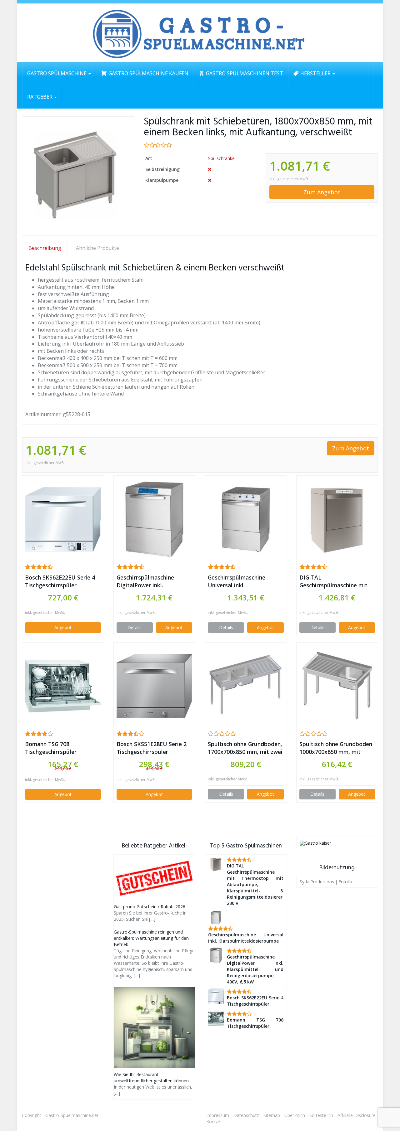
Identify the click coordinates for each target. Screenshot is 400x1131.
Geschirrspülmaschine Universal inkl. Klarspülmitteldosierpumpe (244, 581)
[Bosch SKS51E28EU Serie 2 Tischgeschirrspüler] (154, 686)
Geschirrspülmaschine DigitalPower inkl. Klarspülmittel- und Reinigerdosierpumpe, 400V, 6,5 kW (154, 581)
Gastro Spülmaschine (57, 73)
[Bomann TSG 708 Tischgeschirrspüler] (63, 686)
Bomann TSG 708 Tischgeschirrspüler (51, 747)
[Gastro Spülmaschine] (200, 33)
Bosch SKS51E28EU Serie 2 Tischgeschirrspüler (152, 747)
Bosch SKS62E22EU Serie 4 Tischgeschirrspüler (60, 581)
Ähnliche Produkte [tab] (97, 248)
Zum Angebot (321, 192)
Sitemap (271, 1115)
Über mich (294, 1115)
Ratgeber (40, 96)
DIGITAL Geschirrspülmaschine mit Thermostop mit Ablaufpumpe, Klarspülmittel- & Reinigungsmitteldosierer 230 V (333, 581)
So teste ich (321, 1115)
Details (135, 627)
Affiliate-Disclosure (357, 1115)
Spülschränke (221, 158)
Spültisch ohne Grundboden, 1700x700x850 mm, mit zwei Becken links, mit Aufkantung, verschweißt (245, 748)
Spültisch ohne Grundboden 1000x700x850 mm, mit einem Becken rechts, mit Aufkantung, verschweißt (335, 748)
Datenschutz (246, 1115)
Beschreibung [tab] (44, 248)
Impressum (217, 1115)
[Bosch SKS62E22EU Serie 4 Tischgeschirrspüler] (63, 519)
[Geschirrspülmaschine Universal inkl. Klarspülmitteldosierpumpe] (246, 519)
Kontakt (214, 1121)
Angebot (63, 627)
